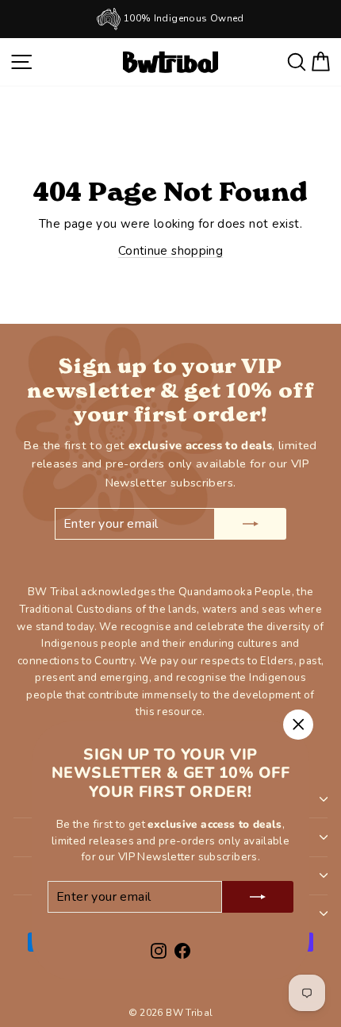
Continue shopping (170, 251)
